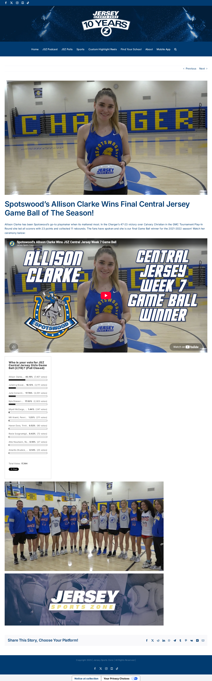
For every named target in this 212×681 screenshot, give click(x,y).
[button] (175, 49)
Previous (191, 68)
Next (202, 68)
